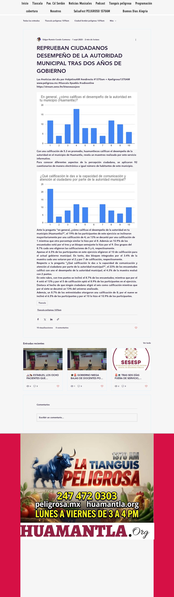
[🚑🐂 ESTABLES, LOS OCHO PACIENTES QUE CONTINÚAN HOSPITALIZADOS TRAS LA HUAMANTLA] (43, 359)
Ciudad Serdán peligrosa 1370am (89, 21)
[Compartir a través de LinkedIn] (51, 319)
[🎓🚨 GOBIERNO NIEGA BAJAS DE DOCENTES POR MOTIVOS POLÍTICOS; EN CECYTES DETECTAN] (87, 359)
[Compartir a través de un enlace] (58, 319)
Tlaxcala (42, 303)
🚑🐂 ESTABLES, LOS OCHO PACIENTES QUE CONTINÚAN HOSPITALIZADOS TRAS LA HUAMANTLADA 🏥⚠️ (43, 377)
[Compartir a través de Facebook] (38, 319)
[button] (135, 11)
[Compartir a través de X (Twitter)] (44, 319)
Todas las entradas (31, 21)
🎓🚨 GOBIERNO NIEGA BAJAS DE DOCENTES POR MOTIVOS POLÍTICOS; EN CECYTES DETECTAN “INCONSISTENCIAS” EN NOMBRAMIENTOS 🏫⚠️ (86, 377)
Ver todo (147, 343)
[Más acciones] (135, 39)
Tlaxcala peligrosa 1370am (57, 21)
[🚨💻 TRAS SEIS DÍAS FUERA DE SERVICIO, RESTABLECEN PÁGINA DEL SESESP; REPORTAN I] (131, 359)
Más (112, 21)
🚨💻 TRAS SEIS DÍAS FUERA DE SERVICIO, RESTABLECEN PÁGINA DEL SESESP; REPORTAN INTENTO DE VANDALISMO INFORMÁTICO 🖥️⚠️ (131, 377)
